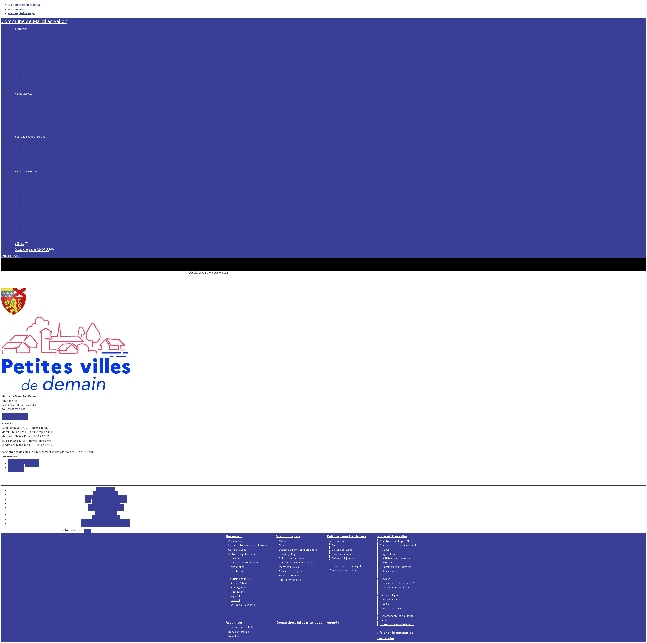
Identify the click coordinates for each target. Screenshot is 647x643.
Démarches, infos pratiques (299, 622)
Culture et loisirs (342, 549)
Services (385, 579)
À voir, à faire (239, 583)
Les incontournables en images (247, 545)
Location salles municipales (346, 566)
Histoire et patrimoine (242, 554)
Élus (281, 545)
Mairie (283, 541)
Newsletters (235, 636)
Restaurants (238, 591)
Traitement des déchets (397, 587)
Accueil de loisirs (392, 608)
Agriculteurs (389, 554)
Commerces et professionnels (398, 545)
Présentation (236, 541)
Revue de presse (238, 631)
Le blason (237, 571)
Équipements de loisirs (343, 570)
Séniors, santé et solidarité (397, 615)
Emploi (384, 620)
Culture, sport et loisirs (346, 536)
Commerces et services (397, 566)
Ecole (385, 603)
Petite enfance (391, 599)
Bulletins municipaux (291, 558)
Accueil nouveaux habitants (397, 624)
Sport (335, 545)
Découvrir (234, 536)
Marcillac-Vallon (34, 21)
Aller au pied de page (21, 13)
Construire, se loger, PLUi (396, 541)
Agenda (333, 622)
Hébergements (240, 587)
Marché (235, 600)
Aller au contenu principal (24, 5)
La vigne (236, 558)
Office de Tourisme (243, 604)
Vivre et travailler (392, 536)
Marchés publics (289, 566)
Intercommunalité (290, 579)
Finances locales (289, 575)
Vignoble (236, 596)
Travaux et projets (290, 571)
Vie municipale (288, 536)
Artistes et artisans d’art (397, 558)
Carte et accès (237, 549)
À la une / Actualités (240, 627)
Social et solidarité (343, 554)
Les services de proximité (398, 583)
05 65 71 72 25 (17, 409)
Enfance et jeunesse (344, 558)
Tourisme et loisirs (240, 579)
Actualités (234, 622)
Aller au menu (17, 9)
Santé (386, 549)
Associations (337, 541)
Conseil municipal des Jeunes (297, 562)
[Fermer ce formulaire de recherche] (87, 531)
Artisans (387, 562)
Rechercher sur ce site (15, 530)
